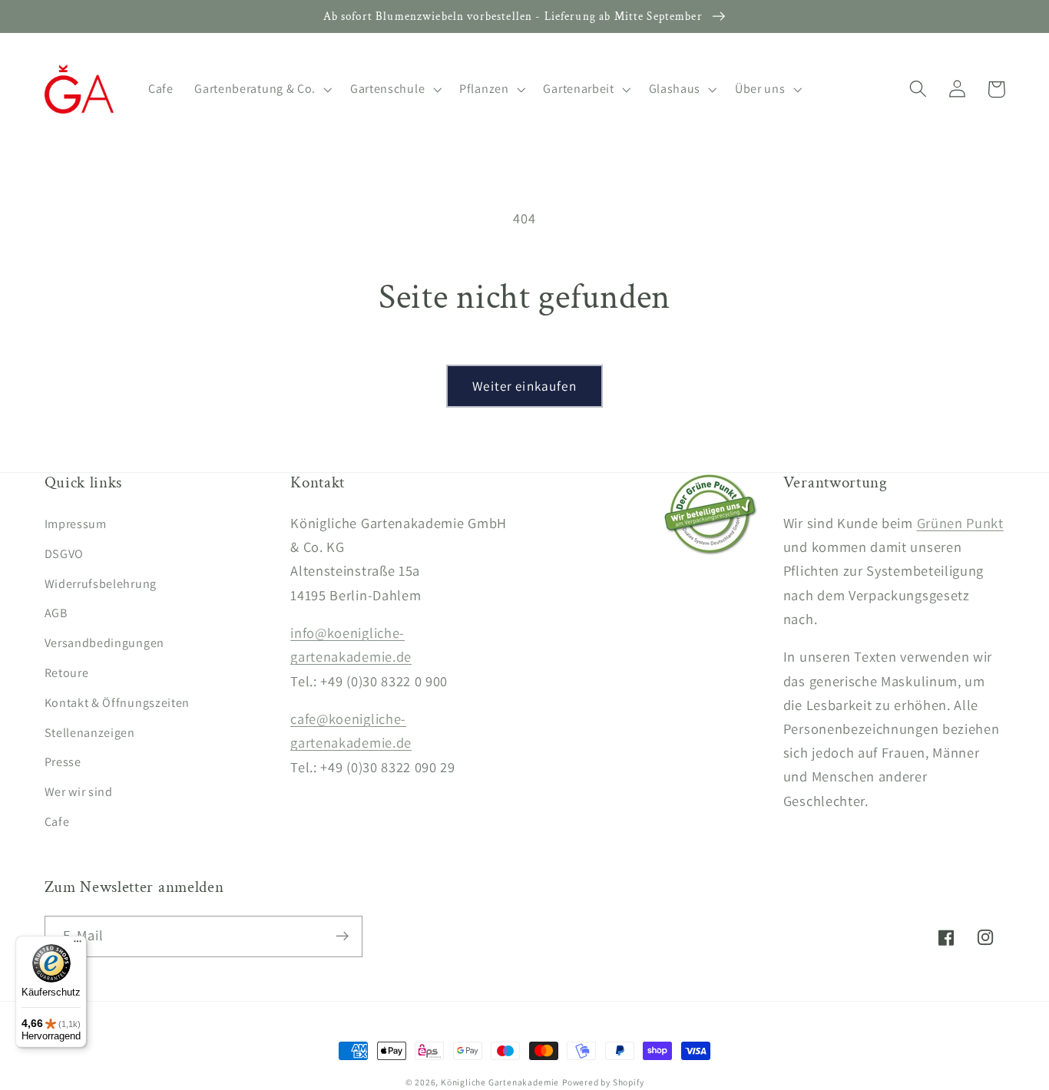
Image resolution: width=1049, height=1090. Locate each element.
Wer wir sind (79, 792)
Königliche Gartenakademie (500, 1082)
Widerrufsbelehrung (101, 584)
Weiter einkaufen (524, 386)
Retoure (67, 673)
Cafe (57, 822)
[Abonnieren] (342, 936)
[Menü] (77, 945)
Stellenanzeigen (90, 733)
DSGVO (64, 554)
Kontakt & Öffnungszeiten (117, 703)
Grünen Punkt (960, 523)
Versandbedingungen (104, 643)
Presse (63, 762)
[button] (261, 89)
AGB (56, 613)
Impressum (76, 524)
